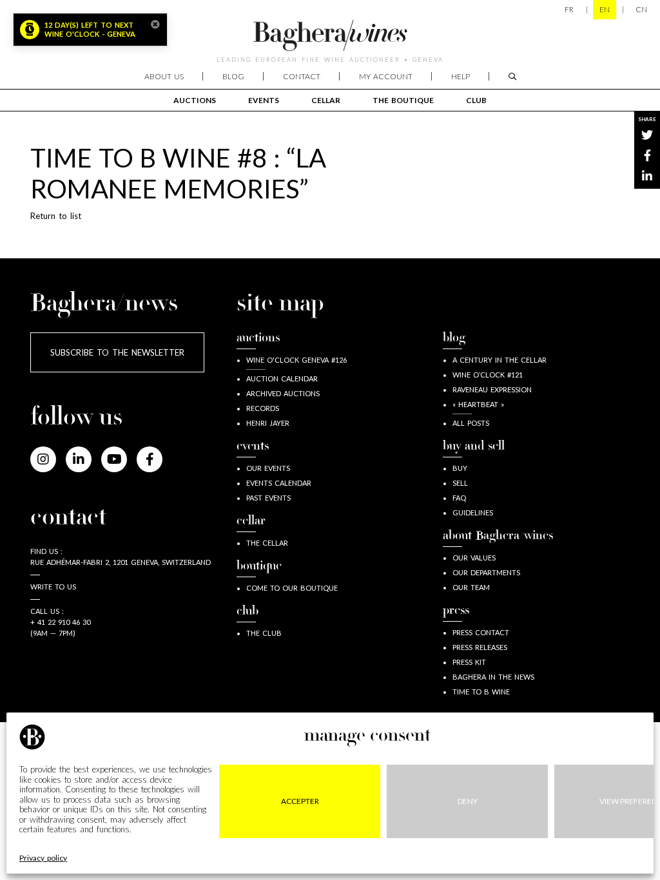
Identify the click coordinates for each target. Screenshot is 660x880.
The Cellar (267, 543)
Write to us (53, 586)
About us (164, 76)
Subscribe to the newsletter (117, 352)
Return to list (55, 216)
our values (474, 557)
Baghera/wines (330, 35)
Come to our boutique (292, 588)
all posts (470, 423)
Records (262, 408)
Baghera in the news (493, 677)
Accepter (300, 801)
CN (641, 9)
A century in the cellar (499, 360)
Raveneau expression (492, 389)
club (476, 100)
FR (569, 9)
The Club (264, 633)
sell (460, 483)
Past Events (268, 497)
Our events (268, 468)
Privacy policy (43, 858)
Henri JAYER (267, 423)
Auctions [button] (194, 100)
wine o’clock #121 (487, 374)
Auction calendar (282, 378)
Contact (301, 76)
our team (471, 587)
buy (459, 468)
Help (460, 76)
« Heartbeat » (478, 404)
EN (604, 9)
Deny (468, 801)
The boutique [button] (403, 100)
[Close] (155, 24)
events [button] (263, 100)
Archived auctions (283, 393)
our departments (486, 572)
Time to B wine (481, 691)
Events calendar (278, 483)
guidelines (472, 512)
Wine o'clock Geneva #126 (296, 360)
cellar (325, 100)
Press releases (479, 647)
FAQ (459, 497)
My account (385, 76)
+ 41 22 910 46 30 (60, 622)
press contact (480, 632)
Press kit (469, 662)
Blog (233, 76)
